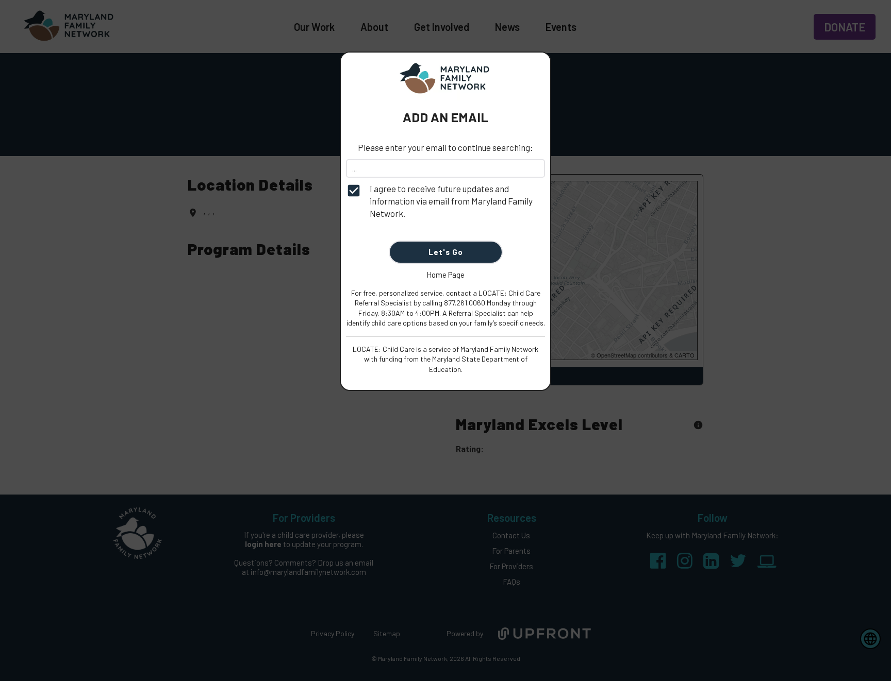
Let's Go (445, 252)
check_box (353, 190)
